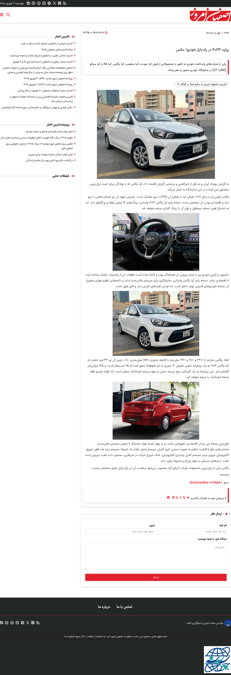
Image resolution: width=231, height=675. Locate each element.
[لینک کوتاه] (176, 498)
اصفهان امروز (117, 637)
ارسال (156, 577)
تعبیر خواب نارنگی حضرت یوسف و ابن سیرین (50, 155)
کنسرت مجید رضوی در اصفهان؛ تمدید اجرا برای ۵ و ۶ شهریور (43, 62)
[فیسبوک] (180, 498)
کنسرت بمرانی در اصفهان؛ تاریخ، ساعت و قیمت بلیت (47, 44)
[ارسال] (173, 498)
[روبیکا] (39, 4)
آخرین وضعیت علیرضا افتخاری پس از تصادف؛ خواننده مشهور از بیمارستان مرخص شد (41, 99)
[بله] (28, 4)
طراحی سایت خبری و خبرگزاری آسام (205, 623)
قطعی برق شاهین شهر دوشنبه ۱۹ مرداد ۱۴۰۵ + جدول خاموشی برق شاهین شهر (39, 146)
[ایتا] (44, 4)
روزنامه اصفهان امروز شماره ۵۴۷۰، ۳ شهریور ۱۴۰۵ (48, 79)
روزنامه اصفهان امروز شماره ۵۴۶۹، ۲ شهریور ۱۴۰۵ (48, 84)
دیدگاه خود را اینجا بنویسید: (212, 539)
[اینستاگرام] (59, 4)
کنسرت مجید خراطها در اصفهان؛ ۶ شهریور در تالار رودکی (45, 91)
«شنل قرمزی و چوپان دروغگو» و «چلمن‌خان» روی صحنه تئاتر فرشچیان (37, 107)
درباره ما (104, 607)
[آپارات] (33, 4)
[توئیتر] (54, 4)
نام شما (223, 525)
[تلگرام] (49, 4)
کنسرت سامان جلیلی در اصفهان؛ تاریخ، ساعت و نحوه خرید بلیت (41, 56)
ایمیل (152, 525)
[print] (168, 498)
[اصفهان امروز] (210, 14)
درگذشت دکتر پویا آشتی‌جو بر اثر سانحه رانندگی (49, 160)
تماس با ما (125, 607)
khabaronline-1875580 (206, 482)
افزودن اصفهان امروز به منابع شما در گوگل (203, 84)
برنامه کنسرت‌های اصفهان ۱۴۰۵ (57, 50)
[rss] (64, 4)
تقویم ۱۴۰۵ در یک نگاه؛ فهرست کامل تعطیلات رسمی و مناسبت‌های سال (37, 138)
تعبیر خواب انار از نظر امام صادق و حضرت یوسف (49, 132)
